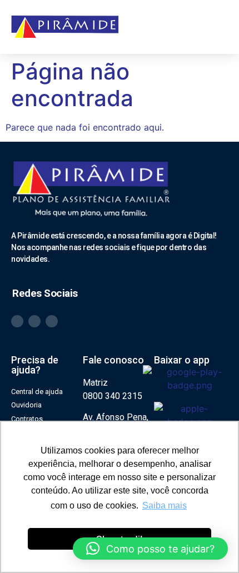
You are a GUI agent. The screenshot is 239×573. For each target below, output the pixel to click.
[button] (217, 26)
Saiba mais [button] (164, 505)
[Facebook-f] (52, 321)
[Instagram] (34, 321)
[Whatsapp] (17, 321)
